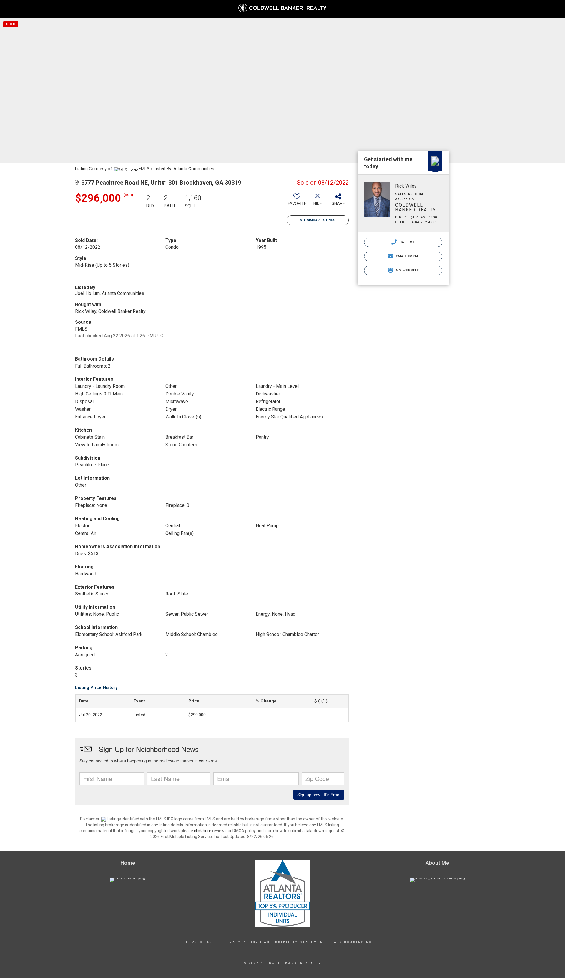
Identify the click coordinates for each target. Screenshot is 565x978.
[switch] (297, 202)
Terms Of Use (199, 942)
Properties (450, 12)
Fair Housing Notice (357, 942)
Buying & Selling (488, 12)
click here (202, 830)
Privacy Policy (240, 942)
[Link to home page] (282, 8)
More (551, 12)
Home (424, 8)
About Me (525, 12)
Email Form (406, 256)
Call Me (406, 242)
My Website (407, 270)
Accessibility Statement (295, 942)
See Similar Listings (317, 220)
